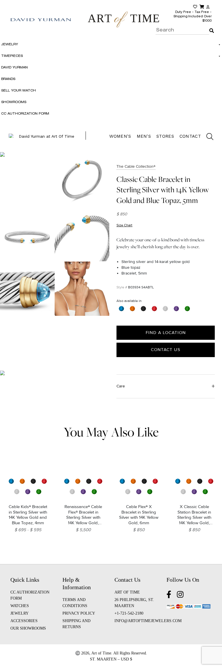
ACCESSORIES (24, 621)
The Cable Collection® (136, 166)
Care (120, 386)
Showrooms (13, 102)
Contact (190, 136)
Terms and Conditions (74, 603)
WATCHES (19, 606)
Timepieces (12, 56)
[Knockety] (123, 19)
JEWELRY (19, 613)
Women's (120, 136)
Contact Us (165, 349)
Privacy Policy (78, 613)
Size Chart (124, 225)
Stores (165, 136)
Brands (8, 79)
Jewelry (9, 44)
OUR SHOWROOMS (28, 628)
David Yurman (14, 67)
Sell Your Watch (18, 90)
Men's (144, 136)
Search (210, 26)
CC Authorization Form (25, 113)
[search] (207, 137)
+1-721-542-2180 (128, 613)
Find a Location (166, 332)
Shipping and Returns (76, 624)
